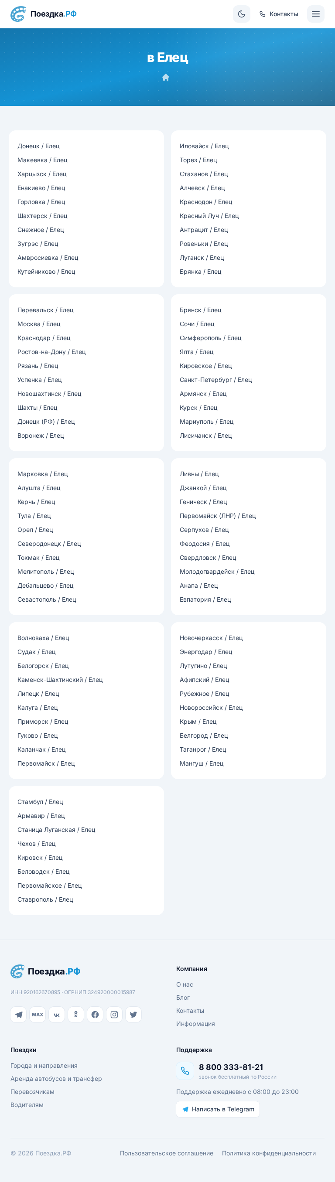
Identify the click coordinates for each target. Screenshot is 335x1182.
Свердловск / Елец (208, 557)
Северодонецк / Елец (49, 543)
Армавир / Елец (41, 815)
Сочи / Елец (197, 323)
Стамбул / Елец (40, 801)
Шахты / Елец (37, 407)
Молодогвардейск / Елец (217, 571)
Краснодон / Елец (206, 201)
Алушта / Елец (38, 487)
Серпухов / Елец (204, 529)
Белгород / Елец (204, 735)
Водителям (27, 1104)
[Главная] (165, 77)
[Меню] (316, 14)
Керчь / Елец (36, 501)
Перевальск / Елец (45, 309)
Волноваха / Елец (43, 637)
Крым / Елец (198, 721)
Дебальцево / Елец (45, 585)
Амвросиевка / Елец (47, 257)
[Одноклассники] (76, 1014)
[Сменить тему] (241, 14)
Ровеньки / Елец (204, 243)
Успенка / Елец (39, 379)
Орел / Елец (35, 529)
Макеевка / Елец (42, 160)
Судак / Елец (36, 651)
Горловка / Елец (41, 201)
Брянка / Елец (200, 271)
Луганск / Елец (202, 257)
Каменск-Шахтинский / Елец (60, 679)
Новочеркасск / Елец (211, 637)
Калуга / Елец (37, 707)
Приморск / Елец (42, 721)
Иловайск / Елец (204, 146)
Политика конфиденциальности (269, 1153)
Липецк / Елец (38, 693)
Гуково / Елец (37, 735)
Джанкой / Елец (203, 487)
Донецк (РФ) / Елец (46, 421)
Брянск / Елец (200, 309)
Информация (195, 1023)
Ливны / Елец (199, 473)
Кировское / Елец (206, 365)
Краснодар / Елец (43, 337)
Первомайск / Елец (46, 763)
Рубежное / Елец (204, 693)
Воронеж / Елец (40, 435)
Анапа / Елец (199, 585)
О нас (184, 984)
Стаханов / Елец (204, 173)
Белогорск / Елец (42, 665)
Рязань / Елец (37, 365)
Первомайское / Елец (49, 885)
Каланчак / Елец (41, 749)
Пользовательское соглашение (166, 1153)
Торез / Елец (198, 160)
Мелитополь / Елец (45, 571)
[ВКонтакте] (57, 1014)
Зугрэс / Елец (37, 243)
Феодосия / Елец (204, 543)
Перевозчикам (32, 1091)
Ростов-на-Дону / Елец (51, 351)
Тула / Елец (34, 515)
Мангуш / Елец (201, 763)
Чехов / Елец (36, 843)
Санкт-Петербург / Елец (216, 379)
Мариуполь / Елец (206, 421)
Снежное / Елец (40, 229)
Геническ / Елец (203, 501)
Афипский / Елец (204, 679)
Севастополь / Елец (46, 599)
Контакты (190, 1010)
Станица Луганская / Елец (56, 829)
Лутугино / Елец (203, 665)
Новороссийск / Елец (211, 707)
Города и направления (44, 1065)
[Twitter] (133, 1014)
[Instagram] (114, 1014)
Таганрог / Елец (203, 749)
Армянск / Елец (203, 393)
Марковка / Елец (42, 473)
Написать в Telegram (223, 1109)
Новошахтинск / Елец (49, 393)
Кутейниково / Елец (46, 271)
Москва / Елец (38, 323)
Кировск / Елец (39, 857)
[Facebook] (95, 1014)
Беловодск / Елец (43, 871)
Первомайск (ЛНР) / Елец (218, 515)
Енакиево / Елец (41, 187)
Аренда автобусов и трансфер (56, 1078)
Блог (183, 997)
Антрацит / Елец (204, 229)
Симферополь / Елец (210, 337)
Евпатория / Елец (205, 599)
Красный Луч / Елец (209, 215)
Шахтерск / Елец (42, 215)
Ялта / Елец (196, 351)
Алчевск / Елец (202, 187)
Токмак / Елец (38, 557)
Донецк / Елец (38, 146)
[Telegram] (18, 1014)
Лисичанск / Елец (206, 435)
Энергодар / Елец (206, 651)
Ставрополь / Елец (45, 899)
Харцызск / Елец (41, 173)
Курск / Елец (198, 407)
